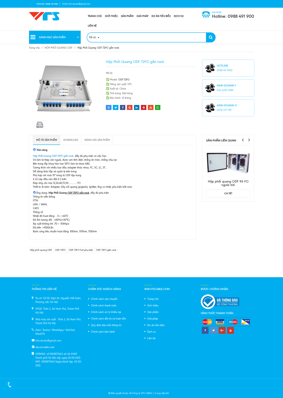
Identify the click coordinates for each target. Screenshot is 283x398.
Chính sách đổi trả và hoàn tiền (108, 318)
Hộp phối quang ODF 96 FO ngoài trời (228, 183)
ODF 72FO (60, 250)
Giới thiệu (111, 16)
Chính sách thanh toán (103, 305)
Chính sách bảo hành (103, 331)
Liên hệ (92, 25)
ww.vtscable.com (44, 347)
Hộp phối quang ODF (41, 250)
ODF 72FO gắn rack (106, 250)
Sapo (172, 393)
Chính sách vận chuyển (104, 298)
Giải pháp (142, 16)
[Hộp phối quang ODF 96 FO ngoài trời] (228, 162)
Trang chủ (95, 16)
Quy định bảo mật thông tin (106, 325)
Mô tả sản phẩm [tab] (46, 139)
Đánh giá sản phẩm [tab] (97, 139)
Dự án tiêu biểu (161, 16)
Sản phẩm (127, 16)
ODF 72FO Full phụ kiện (81, 250)
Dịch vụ (179, 16)
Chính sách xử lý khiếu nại (106, 312)
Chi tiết (228, 193)
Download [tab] (70, 139)
